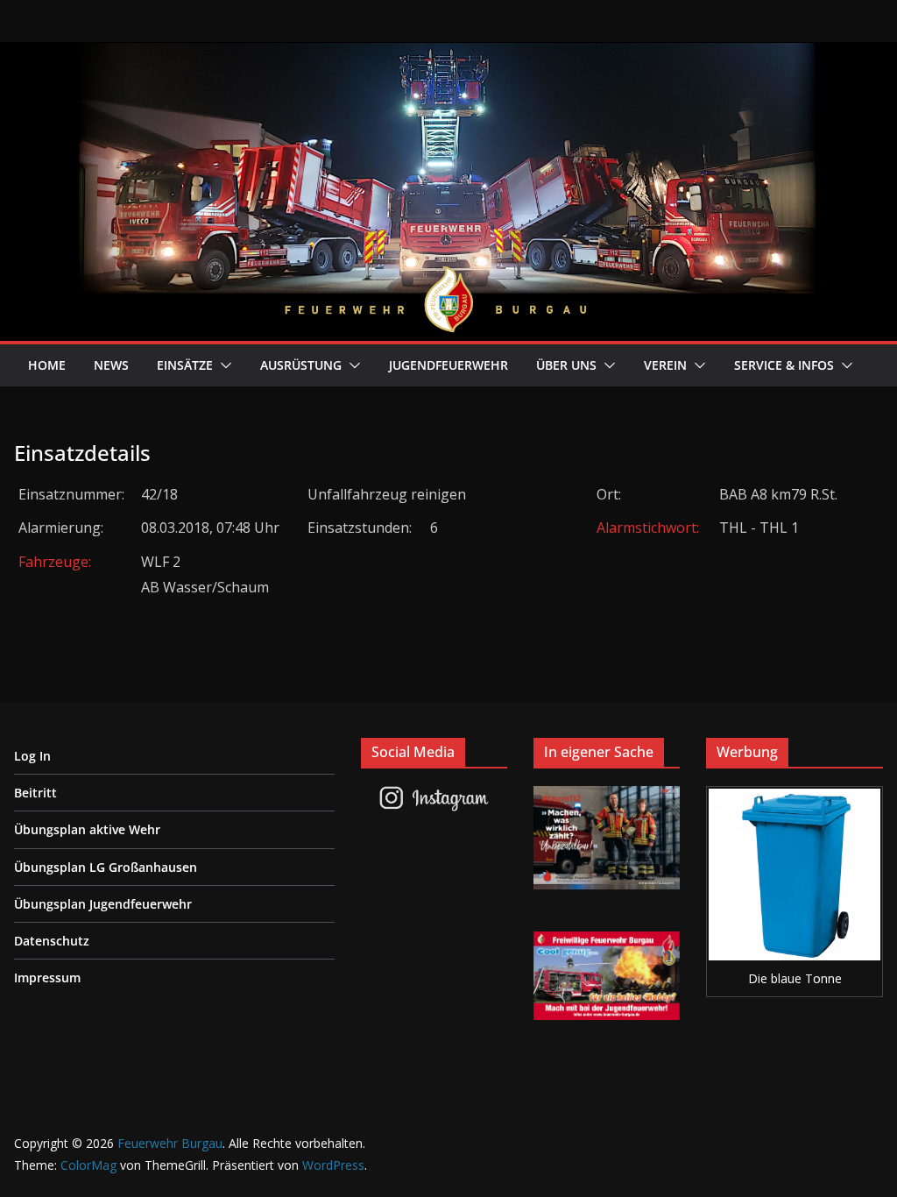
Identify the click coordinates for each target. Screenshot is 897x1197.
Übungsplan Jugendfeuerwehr (103, 904)
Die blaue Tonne (795, 978)
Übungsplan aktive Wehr (87, 829)
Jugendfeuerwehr (448, 365)
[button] (222, 365)
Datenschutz (51, 940)
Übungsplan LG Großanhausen (105, 867)
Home (47, 365)
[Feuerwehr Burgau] (448, 54)
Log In (32, 755)
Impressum (47, 977)
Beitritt (35, 792)
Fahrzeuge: (54, 561)
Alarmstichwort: (648, 527)
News (111, 365)
